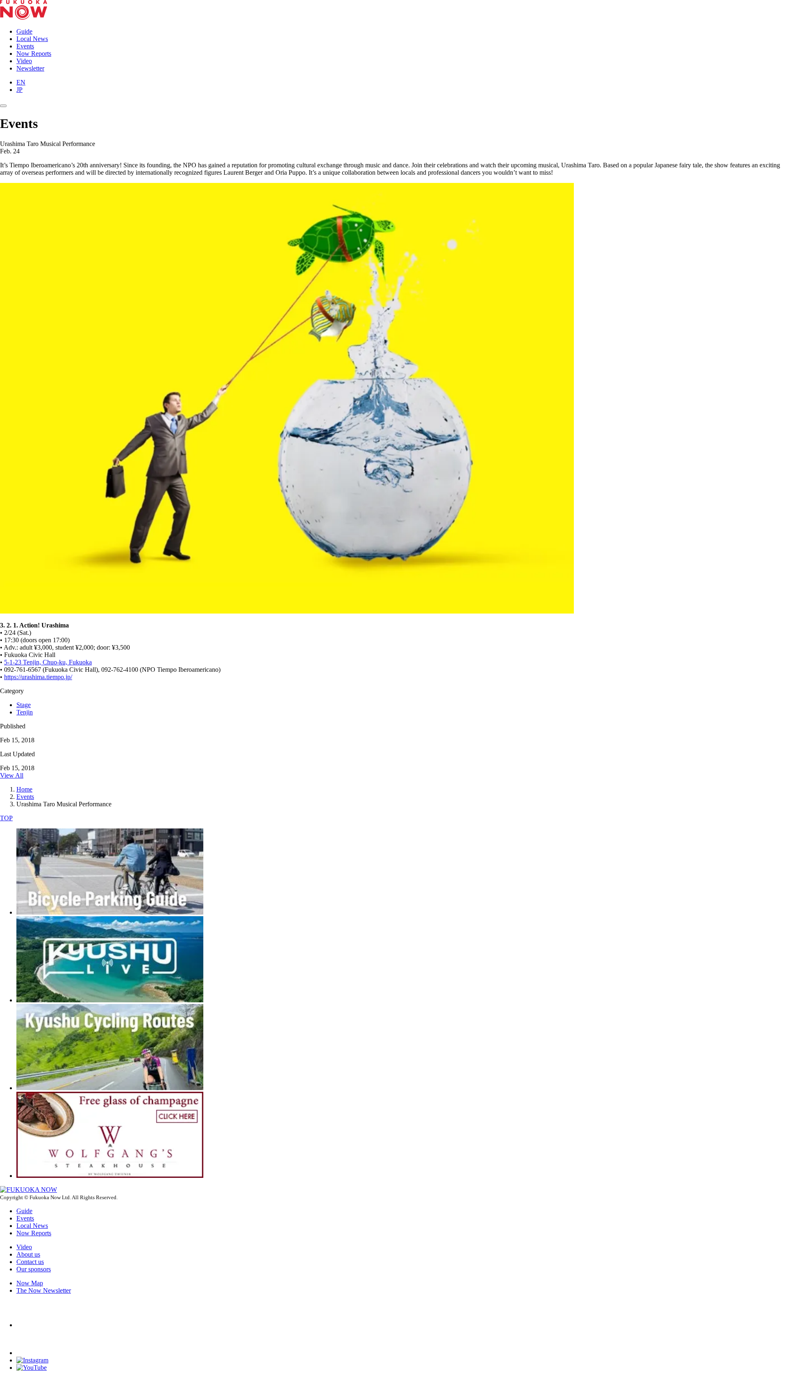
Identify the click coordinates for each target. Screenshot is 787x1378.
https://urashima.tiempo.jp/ (38, 676)
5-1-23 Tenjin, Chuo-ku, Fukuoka (48, 662)
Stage (23, 704)
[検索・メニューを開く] (3, 106)
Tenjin (24, 712)
